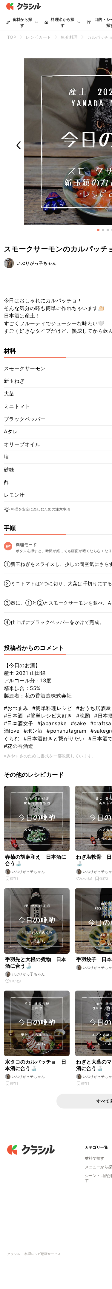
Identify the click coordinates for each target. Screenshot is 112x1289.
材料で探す (94, 1158)
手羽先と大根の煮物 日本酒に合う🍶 (36, 962)
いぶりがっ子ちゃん (36, 263)
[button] (98, 230)
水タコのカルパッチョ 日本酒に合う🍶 (36, 1065)
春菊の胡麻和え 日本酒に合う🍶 (36, 860)
